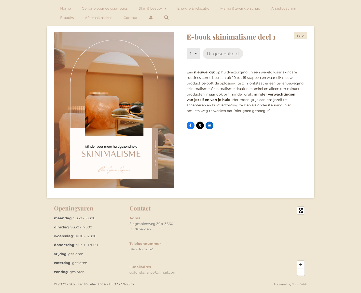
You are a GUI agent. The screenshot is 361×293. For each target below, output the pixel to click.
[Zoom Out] (301, 272)
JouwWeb (299, 284)
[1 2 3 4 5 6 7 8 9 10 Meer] (193, 53)
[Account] (150, 17)
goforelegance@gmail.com (153, 272)
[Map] (245, 241)
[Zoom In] (301, 264)
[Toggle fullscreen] (301, 210)
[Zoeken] (166, 17)
